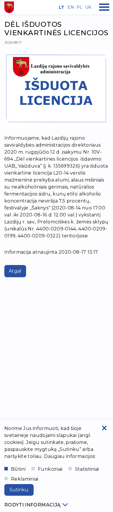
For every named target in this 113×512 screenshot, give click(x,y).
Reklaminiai (25, 479)
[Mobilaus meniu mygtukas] (104, 7)
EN (70, 7)
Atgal (15, 271)
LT (61, 7)
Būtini (18, 469)
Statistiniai (87, 469)
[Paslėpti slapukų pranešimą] (104, 428)
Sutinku (19, 490)
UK (87, 7)
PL (78, 7)
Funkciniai (50, 469)
